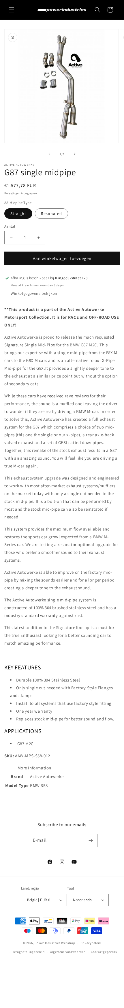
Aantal (9, 226)
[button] (11, 9)
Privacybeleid (90, 943)
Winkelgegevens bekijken (34, 293)
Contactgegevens (104, 952)
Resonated (51, 213)
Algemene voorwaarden (68, 952)
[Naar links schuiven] (49, 154)
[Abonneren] (90, 840)
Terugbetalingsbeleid (28, 952)
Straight (18, 213)
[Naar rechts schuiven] (74, 154)
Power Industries (47, 943)
